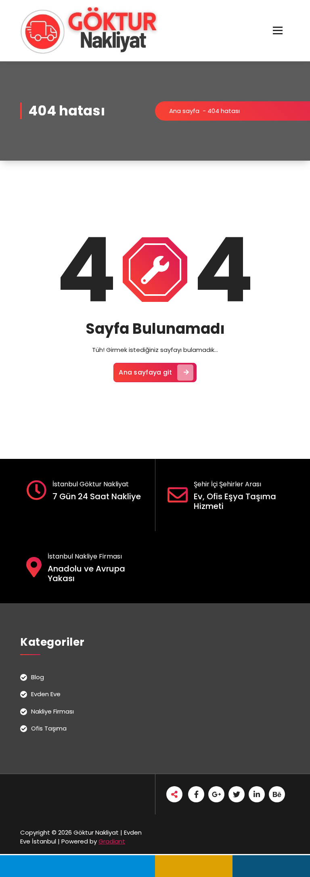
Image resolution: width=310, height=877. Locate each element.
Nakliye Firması (52, 711)
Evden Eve (46, 694)
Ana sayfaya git (145, 372)
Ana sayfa (184, 111)
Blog (37, 677)
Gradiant (111, 841)
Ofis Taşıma (49, 728)
